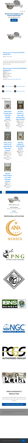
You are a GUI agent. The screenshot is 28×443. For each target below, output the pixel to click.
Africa (9, 79)
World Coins (13, 79)
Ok (23, 440)
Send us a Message (14, 212)
